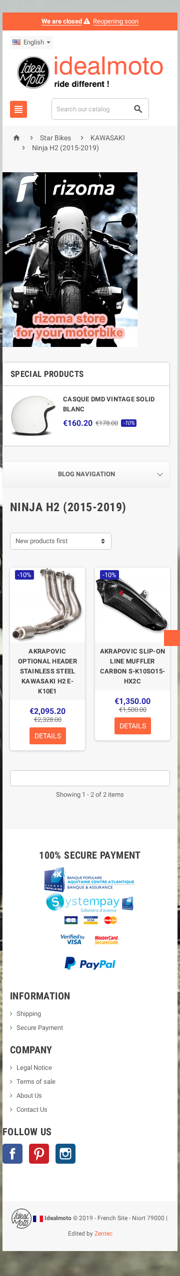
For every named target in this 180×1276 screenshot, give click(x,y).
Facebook (12, 1154)
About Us (29, 1095)
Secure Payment (39, 1027)
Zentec (103, 1233)
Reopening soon (115, 21)
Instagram (66, 1154)
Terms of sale (36, 1081)
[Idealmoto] (90, 73)
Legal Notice (34, 1067)
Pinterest (39, 1154)
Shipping (28, 1013)
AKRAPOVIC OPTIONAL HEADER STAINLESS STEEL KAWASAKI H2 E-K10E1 (47, 671)
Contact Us (32, 1109)
